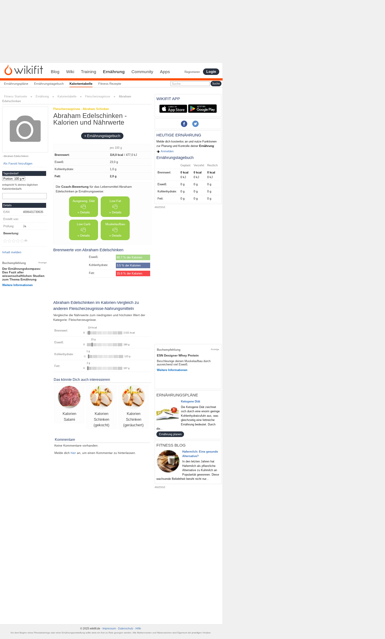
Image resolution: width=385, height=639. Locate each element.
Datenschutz (125, 628)
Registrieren (192, 72)
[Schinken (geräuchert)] (133, 397)
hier (73, 453)
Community (142, 71)
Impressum (109, 628)
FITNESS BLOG (171, 445)
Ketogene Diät (190, 401)
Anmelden (167, 151)
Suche (176, 83)
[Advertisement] (111, 31)
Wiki (70, 71)
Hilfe (138, 628)
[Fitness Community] (23, 69)
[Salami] (69, 397)
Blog (55, 71)
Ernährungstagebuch (49, 83)
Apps (165, 71)
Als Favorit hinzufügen (17, 163)
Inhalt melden (11, 252)
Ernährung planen (170, 434)
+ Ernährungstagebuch (102, 136)
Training (88, 71)
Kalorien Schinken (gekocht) (101, 419)
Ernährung (114, 71)
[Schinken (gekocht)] (101, 397)
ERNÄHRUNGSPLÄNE (177, 395)
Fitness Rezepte (109, 83)
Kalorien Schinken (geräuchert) (133, 419)
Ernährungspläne (16, 83)
